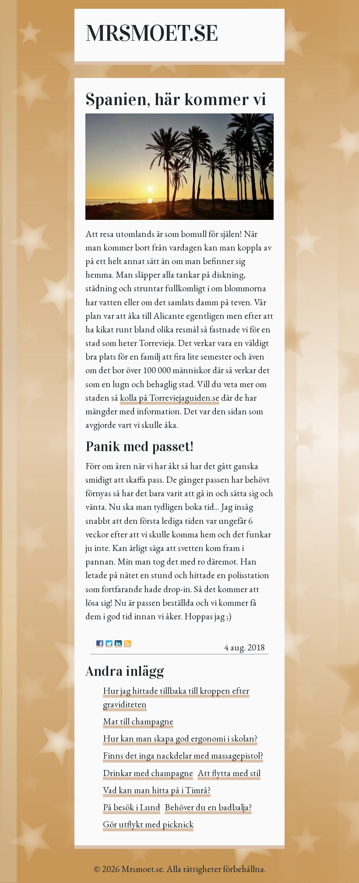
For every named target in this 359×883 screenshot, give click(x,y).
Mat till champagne (138, 721)
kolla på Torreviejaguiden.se (169, 397)
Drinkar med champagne (148, 773)
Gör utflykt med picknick (148, 824)
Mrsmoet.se (151, 33)
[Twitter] (109, 643)
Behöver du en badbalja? (208, 807)
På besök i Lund (131, 807)
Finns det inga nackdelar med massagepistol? (183, 755)
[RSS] (127, 643)
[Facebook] (99, 643)
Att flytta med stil (228, 773)
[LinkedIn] (118, 643)
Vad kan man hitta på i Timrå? (157, 790)
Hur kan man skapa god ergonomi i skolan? (180, 738)
